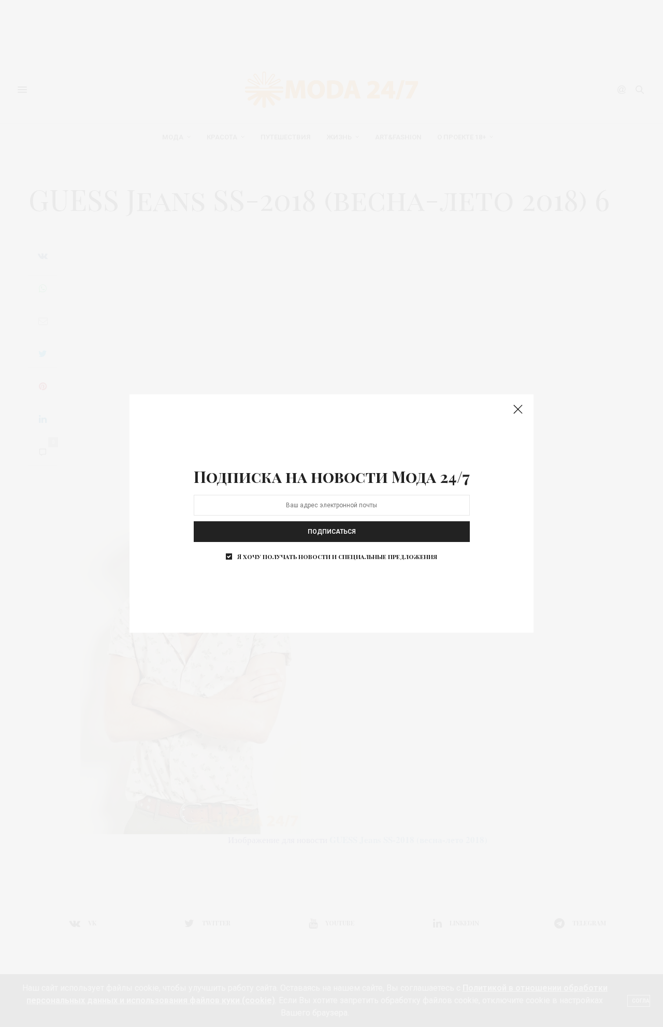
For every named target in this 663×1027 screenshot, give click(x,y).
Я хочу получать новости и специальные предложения (337, 556)
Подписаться (332, 531)
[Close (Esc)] (518, 410)
